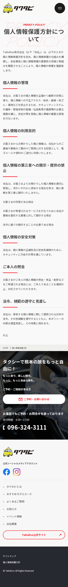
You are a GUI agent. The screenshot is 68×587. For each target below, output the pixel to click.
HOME (5, 348)
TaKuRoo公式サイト (34, 535)
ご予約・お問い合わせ (36, 399)
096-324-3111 (27, 427)
